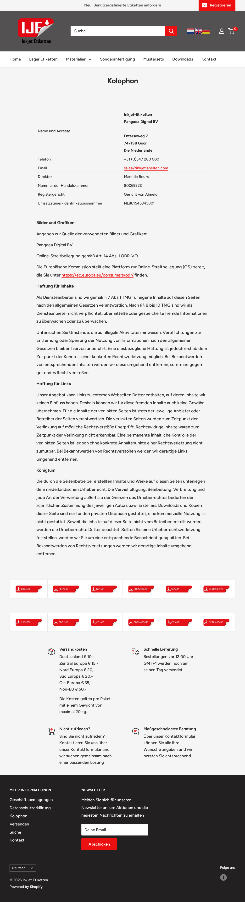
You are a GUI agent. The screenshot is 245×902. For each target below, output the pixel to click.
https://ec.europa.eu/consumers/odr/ (97, 275)
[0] (231, 31)
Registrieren (220, 5)
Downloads (182, 59)
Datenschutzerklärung (30, 807)
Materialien (76, 59)
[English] (198, 30)
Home (15, 59)
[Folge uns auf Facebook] (223, 877)
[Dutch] (191, 30)
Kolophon (19, 815)
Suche (15, 832)
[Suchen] (171, 31)
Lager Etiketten (43, 59)
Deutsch (18, 868)
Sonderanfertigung (117, 59)
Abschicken (99, 844)
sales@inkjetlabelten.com (146, 168)
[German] (206, 30)
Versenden (19, 824)
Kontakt (209, 59)
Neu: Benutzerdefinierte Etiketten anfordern (122, 5)
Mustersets (153, 59)
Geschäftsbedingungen (31, 799)
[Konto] (221, 31)
